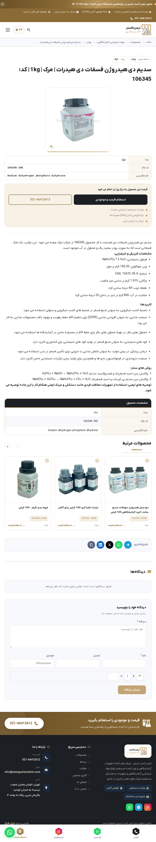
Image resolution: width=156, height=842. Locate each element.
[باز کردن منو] (8, 30)
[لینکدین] (100, 545)
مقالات (83, 768)
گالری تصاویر (79, 775)
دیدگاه (141, 621)
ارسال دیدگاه (132, 690)
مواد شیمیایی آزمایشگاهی (111, 42)
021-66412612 (143, 18)
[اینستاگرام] (147, 807)
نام (143, 655)
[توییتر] (109, 545)
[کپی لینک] (91, 545)
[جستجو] (28, 30)
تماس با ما (81, 789)
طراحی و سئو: (17, 823)
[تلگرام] (128, 545)
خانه (149, 42)
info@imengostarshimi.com (22, 772)
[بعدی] (8, 446)
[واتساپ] (10, 832)
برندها (83, 762)
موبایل (50, 655)
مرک (119, 59)
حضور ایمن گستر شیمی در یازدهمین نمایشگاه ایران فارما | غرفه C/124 (112, 4)
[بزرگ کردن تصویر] (78, 119)
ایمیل (96, 655)
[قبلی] (17, 446)
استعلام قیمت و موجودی (111, 200)
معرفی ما (82, 782)
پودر (89, 42)
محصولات (136, 42)
